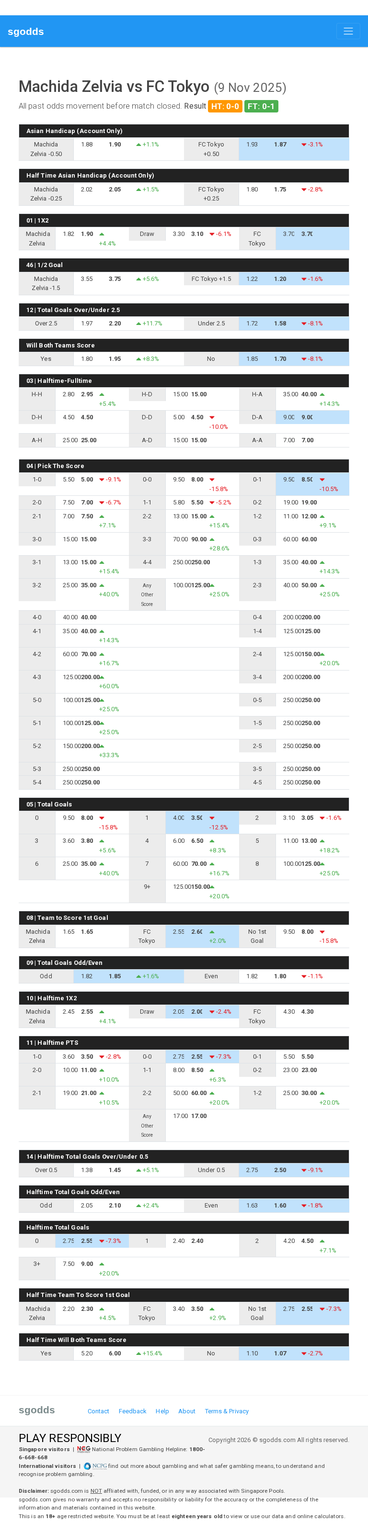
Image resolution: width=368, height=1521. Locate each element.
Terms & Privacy (227, 1411)
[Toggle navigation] (348, 31)
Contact (99, 1411)
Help (162, 1411)
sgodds (26, 31)
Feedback (133, 1411)
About (187, 1411)
